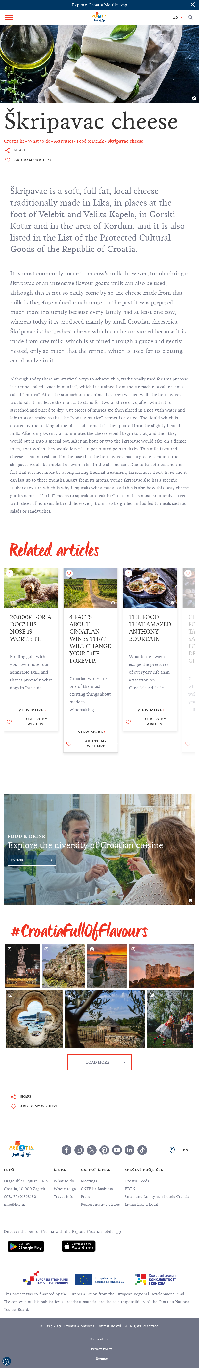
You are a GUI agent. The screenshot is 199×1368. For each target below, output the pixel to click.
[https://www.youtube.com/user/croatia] (117, 1150)
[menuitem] (26, 1246)
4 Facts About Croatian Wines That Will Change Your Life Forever (90, 638)
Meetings (89, 1181)
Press (85, 1196)
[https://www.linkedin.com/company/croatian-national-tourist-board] (129, 1150)
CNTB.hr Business (97, 1189)
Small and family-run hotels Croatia (157, 1196)
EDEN (130, 1189)
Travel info (63, 1196)
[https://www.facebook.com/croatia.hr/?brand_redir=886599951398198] (66, 1150)
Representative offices (100, 1204)
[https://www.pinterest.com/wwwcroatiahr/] (104, 1150)
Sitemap (101, 1359)
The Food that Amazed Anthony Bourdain (150, 628)
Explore (18, 860)
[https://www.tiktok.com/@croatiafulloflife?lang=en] (142, 1150)
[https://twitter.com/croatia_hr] (92, 1150)
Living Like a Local (141, 1204)
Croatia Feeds (137, 1181)
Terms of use (99, 1339)
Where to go (65, 1189)
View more (31, 710)
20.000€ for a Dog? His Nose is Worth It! (30, 628)
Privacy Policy (101, 1349)
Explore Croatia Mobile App (99, 5)
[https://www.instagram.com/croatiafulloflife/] (79, 1150)
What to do (64, 1181)
